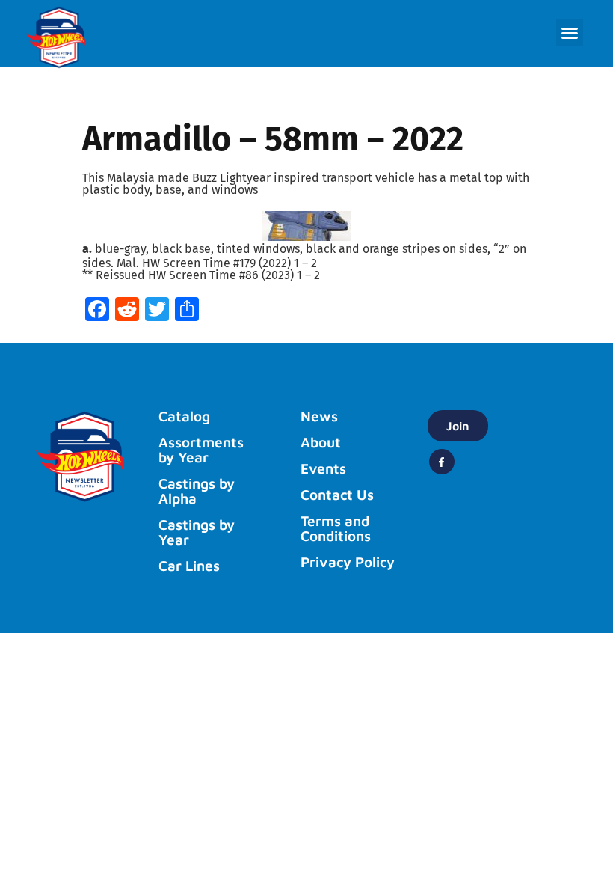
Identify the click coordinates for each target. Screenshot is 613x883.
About (321, 442)
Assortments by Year (201, 450)
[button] (569, 32)
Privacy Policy (348, 561)
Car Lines (189, 565)
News (319, 416)
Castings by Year (196, 532)
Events (323, 468)
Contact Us (337, 494)
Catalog (184, 416)
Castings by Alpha (196, 491)
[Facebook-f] (442, 461)
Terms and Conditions (336, 528)
